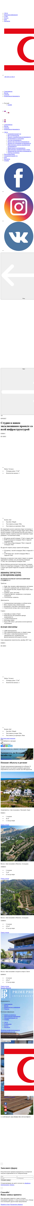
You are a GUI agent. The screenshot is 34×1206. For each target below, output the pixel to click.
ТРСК (6, 13)
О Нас (6, 16)
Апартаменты (8, 91)
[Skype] (9, 746)
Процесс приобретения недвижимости (19, 137)
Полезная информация (11, 15)
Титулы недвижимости (14, 140)
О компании (8, 1024)
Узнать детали (5, 824)
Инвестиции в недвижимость (16, 148)
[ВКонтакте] (2, 746)
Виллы (6, 93)
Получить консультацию (8, 738)
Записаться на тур (6, 759)
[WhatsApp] (7, 746)
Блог (5, 19)
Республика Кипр (9, 154)
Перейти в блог (5, 1204)
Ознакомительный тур (14, 134)
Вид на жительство (13, 135)
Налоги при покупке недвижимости (18, 141)
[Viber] (4, 746)
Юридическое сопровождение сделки (19, 149)
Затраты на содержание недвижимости (19, 143)
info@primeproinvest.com (8, 1031)
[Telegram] (11, 746)
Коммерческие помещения (12, 1007)
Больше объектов (6, 988)
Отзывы (6, 160)
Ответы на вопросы (13, 152)
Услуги (6, 18)
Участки (6, 94)
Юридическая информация (12, 1016)
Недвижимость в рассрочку (16, 138)
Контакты (7, 21)
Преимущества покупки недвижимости (19, 151)
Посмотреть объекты (16, 1204)
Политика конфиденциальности (10, 1030)
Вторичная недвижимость (12, 96)
